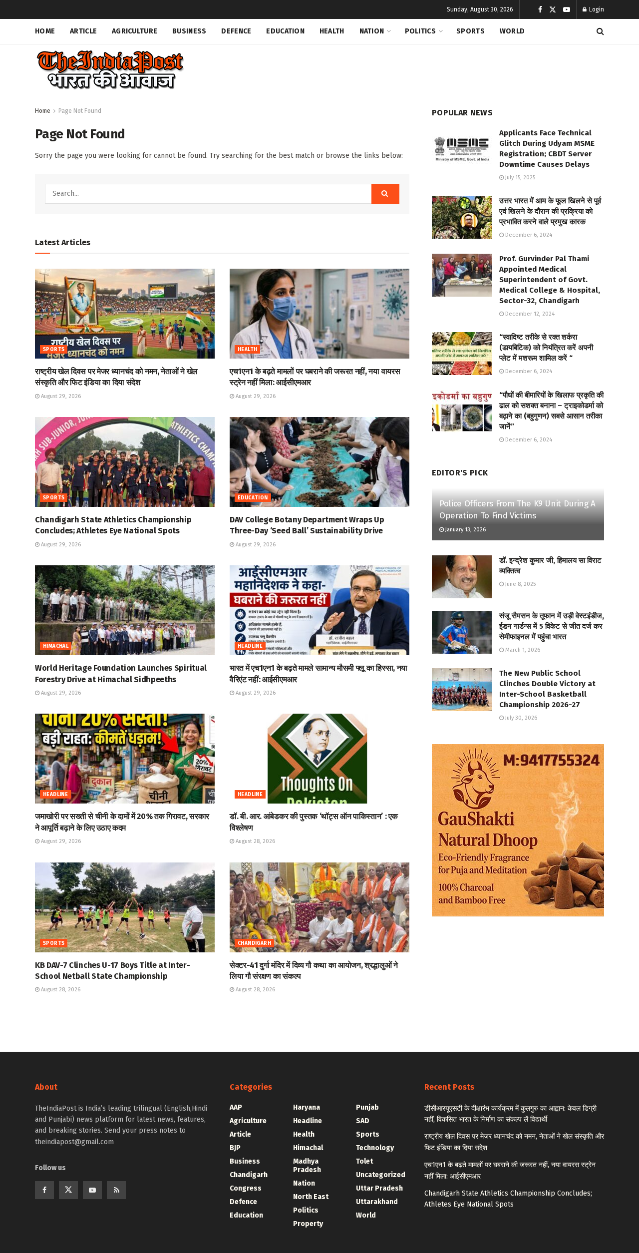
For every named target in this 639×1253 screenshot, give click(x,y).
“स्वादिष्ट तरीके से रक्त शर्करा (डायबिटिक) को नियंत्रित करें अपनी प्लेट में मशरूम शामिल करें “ (546, 348)
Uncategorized (380, 1175)
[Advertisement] (422, 67)
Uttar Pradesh (379, 1188)
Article (83, 31)
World (512, 31)
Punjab (367, 1107)
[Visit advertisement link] (518, 830)
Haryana (306, 1107)
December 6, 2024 (528, 235)
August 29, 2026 (60, 396)
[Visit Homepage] (109, 70)
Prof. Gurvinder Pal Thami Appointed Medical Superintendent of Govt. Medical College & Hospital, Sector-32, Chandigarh (549, 279)
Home (45, 31)
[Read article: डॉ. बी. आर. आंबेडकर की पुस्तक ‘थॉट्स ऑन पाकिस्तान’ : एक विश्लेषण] (319, 759)
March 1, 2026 (522, 650)
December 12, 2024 (529, 314)
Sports (470, 31)
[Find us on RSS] (116, 1190)
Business (189, 31)
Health (332, 31)
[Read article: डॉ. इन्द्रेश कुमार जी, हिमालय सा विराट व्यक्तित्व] (462, 576)
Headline (250, 646)
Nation (371, 31)
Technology (375, 1148)
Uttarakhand (377, 1202)
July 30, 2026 (520, 718)
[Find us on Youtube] (566, 9)
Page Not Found (79, 110)
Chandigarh (254, 943)
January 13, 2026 (465, 529)
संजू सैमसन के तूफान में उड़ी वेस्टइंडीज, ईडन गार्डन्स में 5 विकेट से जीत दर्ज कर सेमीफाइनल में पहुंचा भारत (551, 626)
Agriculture (134, 31)
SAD (362, 1121)
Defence (236, 31)
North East (310, 1197)
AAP (236, 1107)
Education (285, 31)
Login (596, 9)
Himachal (55, 646)
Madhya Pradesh (307, 1165)
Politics (420, 31)
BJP (235, 1148)
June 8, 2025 (520, 584)
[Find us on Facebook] (540, 9)
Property (308, 1224)
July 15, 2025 (519, 177)
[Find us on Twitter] (552, 9)
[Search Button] (600, 31)
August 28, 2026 (254, 841)
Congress (246, 1188)
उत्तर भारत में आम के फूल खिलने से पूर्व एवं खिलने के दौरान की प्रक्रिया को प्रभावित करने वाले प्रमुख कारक (550, 211)
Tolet (364, 1161)
